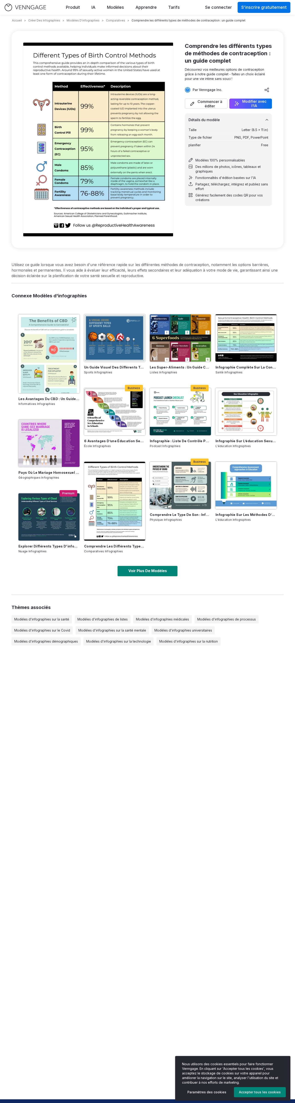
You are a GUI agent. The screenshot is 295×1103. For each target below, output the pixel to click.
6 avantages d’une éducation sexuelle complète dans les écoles (114, 441)
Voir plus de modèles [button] (147, 570)
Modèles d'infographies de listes (102, 619)
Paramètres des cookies (206, 1092)
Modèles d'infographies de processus (226, 619)
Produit (73, 7)
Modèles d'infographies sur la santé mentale (112, 630)
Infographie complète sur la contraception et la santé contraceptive (246, 367)
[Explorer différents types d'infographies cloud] (49, 517)
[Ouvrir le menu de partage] (267, 90)
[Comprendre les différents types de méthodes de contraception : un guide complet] (114, 501)
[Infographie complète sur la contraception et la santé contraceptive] (246, 338)
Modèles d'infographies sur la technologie (118, 641)
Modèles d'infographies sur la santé (41, 619)
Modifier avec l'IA (254, 103)
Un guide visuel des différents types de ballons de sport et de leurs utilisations (114, 367)
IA (93, 7)
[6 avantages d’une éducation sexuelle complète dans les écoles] (114, 411)
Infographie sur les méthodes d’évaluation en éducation (246, 515)
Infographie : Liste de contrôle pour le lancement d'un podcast (180, 441)
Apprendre (146, 7)
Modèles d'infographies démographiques (46, 641)
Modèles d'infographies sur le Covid (42, 630)
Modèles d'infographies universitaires (183, 630)
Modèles (115, 7)
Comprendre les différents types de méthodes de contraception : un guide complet (114, 546)
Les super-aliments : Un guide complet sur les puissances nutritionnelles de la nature (180, 367)
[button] (206, 104)
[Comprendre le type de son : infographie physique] (180, 485)
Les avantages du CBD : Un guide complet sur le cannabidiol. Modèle (49, 399)
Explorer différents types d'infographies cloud (49, 546)
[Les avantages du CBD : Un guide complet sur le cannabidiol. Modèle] (49, 353)
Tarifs (174, 7)
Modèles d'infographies (83, 20)
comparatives (115, 20)
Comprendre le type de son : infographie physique (180, 515)
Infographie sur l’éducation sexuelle (246, 441)
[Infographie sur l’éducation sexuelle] (246, 411)
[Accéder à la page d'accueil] (25, 7)
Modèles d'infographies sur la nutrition (188, 641)
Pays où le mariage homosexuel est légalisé (49, 472)
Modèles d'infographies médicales (162, 619)
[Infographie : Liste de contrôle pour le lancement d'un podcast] (180, 411)
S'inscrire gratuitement (264, 7)
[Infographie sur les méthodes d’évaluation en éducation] (246, 485)
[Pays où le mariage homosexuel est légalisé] (49, 443)
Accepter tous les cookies (260, 1092)
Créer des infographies (44, 20)
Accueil (17, 20)
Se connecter (218, 7)
